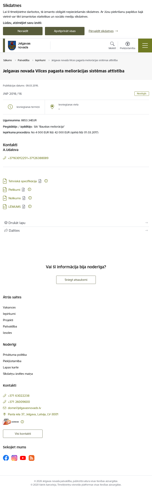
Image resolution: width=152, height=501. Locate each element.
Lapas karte (11, 367)
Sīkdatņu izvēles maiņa (18, 374)
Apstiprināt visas (65, 31)
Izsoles (7, 333)
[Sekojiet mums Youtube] (23, 457)
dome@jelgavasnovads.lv (24, 408)
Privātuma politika (15, 355)
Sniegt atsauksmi (76, 280)
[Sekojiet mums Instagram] (14, 458)
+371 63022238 (18, 396)
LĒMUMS (15, 207)
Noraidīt (23, 31)
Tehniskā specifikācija (23, 181)
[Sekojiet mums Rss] (31, 458)
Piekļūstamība (12, 361)
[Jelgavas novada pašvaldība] (21, 45)
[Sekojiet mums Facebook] (6, 458)
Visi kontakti (23, 434)
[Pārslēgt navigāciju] (145, 45)
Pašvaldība (10, 326)
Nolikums (15, 198)
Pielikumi (14, 190)
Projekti (8, 320)
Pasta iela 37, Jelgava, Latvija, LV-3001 (33, 414)
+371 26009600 (19, 402)
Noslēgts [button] (141, 93)
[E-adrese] (11, 421)
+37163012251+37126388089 (28, 158)
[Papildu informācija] (46, 180)
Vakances (9, 307)
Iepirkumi (9, 314)
